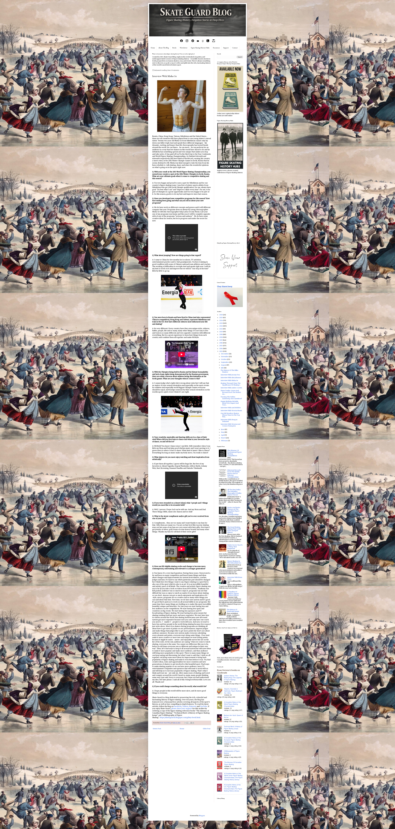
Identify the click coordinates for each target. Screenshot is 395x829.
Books (174, 48)
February (224, 441)
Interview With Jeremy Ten (230, 375)
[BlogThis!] (187, 723)
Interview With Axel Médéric (231, 408)
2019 (221, 334)
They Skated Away (224, 286)
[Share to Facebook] (191, 723)
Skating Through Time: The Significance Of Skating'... (230, 384)
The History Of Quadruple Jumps (233, 610)
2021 (221, 329)
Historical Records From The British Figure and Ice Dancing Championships (234, 473)
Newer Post (157, 729)
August (224, 365)
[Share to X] (189, 723)
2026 (221, 315)
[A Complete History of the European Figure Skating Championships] (220, 741)
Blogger (202, 816)
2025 (221, 317)
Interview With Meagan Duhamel (229, 420)
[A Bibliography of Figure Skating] (220, 754)
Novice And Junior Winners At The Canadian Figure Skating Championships (233, 511)
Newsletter (183, 48)
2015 (221, 346)
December (225, 354)
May (222, 432)
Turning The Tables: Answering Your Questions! (231, 398)
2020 (221, 332)
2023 (221, 323)
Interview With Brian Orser (234, 578)
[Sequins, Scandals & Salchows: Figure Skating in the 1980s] (220, 691)
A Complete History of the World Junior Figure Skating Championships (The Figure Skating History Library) (233, 776)
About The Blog (163, 48)
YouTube (203, 706)
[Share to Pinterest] (193, 723)
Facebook (177, 706)
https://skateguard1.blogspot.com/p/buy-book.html (180, 717)
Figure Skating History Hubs (200, 48)
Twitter (185, 706)
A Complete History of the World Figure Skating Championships (232, 704)
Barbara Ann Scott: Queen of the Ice (233, 716)
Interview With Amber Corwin (231, 388)
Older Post (206, 729)
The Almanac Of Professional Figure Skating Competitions (234, 452)
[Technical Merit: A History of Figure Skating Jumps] (220, 730)
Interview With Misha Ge (229, 380)
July (222, 368)
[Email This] (185, 723)
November (225, 356)
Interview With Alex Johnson (231, 377)
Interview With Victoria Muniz (231, 410)
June (223, 429)
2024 (221, 320)
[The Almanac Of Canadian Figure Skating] (220, 765)
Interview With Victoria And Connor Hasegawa (230, 425)
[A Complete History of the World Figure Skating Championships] (220, 705)
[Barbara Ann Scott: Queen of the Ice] (220, 718)
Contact (235, 48)
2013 (221, 351)
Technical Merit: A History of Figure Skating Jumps (233, 727)
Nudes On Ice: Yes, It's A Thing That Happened (234, 546)
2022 (221, 326)
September (225, 362)
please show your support (181, 708)
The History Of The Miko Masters (229, 371)
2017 (221, 340)
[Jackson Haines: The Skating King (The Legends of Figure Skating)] (220, 679)
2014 (221, 348)
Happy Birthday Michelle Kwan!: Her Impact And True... (230, 403)
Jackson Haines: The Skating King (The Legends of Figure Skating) (233, 678)
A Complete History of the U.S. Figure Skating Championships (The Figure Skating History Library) (233, 788)
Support (226, 48)
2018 (221, 337)
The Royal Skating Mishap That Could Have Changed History (234, 529)
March (223, 438)
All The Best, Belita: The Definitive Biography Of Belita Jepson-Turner (234, 492)
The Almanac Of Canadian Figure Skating (233, 763)
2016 (221, 343)
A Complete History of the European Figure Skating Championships (232, 740)
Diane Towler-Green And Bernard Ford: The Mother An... (231, 392)
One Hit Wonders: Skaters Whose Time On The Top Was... (230, 415)
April (223, 435)
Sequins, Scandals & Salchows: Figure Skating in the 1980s (233, 691)
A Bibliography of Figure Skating (232, 752)
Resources (216, 48)
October (224, 359)
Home (153, 48)
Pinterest (192, 706)
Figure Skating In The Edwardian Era (234, 562)
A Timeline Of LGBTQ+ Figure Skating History (233, 593)
